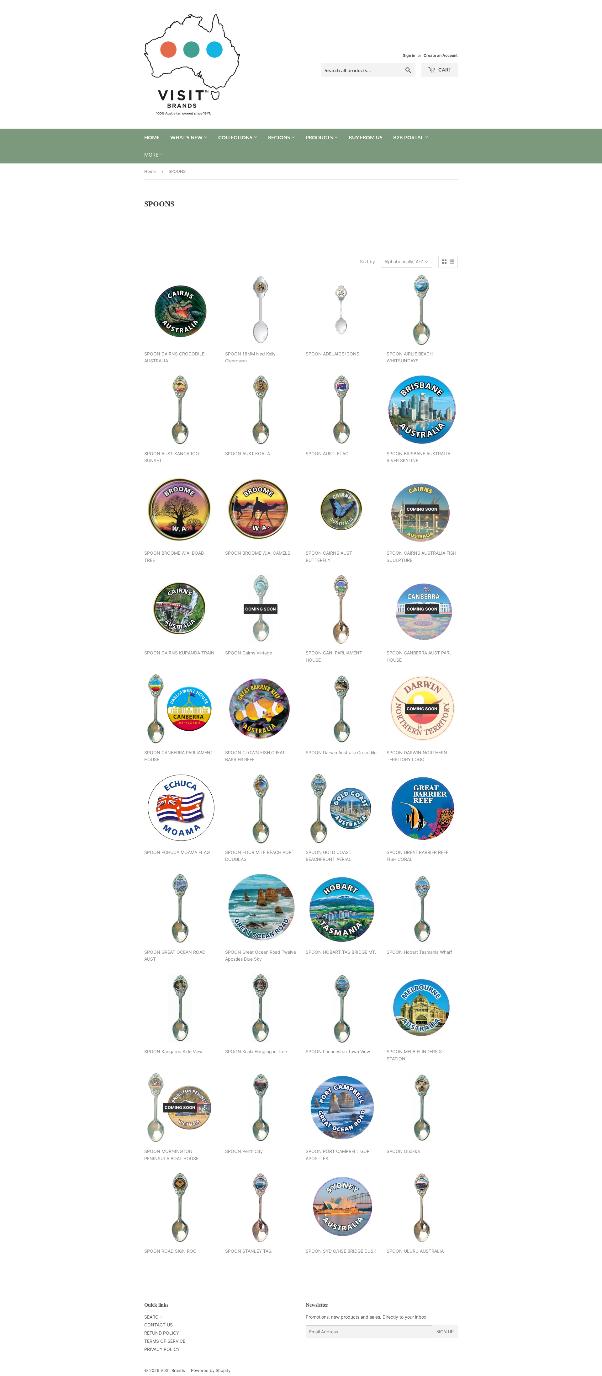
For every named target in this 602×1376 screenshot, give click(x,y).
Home (150, 171)
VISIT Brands (173, 1370)
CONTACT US (158, 1324)
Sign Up (445, 1331)
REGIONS (279, 137)
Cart (444, 69)
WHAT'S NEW (187, 137)
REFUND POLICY (161, 1333)
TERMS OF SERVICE (164, 1341)
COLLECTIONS (236, 137)
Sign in (409, 55)
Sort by (367, 261)
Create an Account (441, 55)
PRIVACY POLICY (162, 1349)
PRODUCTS (320, 137)
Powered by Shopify (210, 1370)
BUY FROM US (366, 137)
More (151, 155)
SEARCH (152, 1317)
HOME (152, 137)
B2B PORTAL (409, 137)
